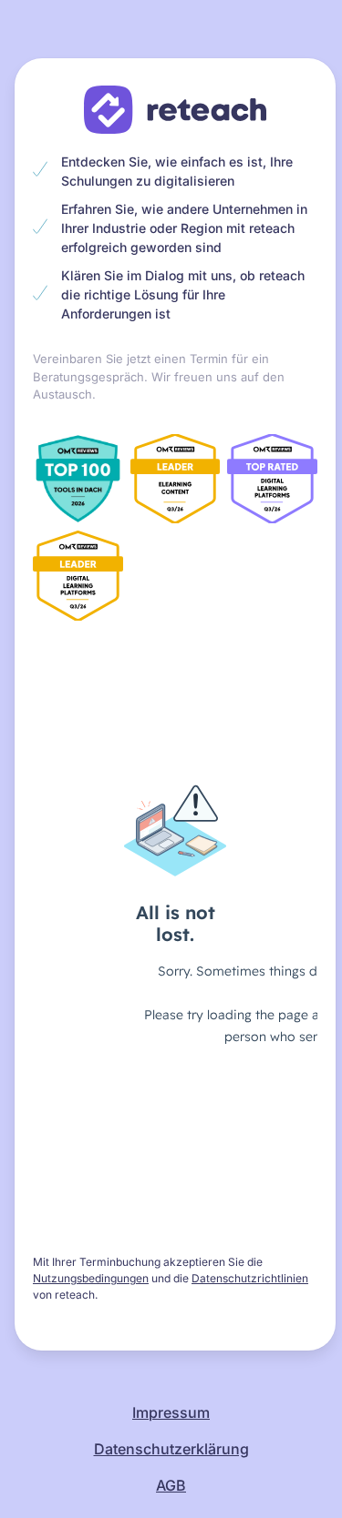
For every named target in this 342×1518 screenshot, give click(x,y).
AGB (171, 1485)
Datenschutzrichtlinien (250, 1278)
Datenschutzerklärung (171, 1449)
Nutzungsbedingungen (91, 1278)
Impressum (171, 1412)
